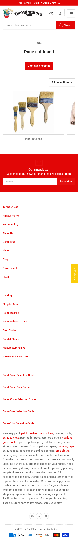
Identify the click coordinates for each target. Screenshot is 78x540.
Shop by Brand (11, 304)
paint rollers (46, 433)
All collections (60, 82)
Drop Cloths (9, 330)
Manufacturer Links (14, 347)
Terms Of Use (10, 206)
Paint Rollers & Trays (15, 321)
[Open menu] (71, 13)
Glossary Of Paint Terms (17, 356)
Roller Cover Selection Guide (19, 399)
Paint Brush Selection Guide (19, 375)
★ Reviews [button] (74, 273)
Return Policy (10, 224)
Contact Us (9, 241)
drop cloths (62, 450)
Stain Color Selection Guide (18, 423)
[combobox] (39, 25)
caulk (13, 442)
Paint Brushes (11, 312)
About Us (8, 233)
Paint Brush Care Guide (16, 387)
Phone (6, 250)
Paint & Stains (11, 339)
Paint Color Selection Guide (18, 411)
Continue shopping (39, 65)
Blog (5, 259)
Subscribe (66, 181)
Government (10, 268)
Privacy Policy (11, 215)
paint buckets (11, 437)
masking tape (66, 446)
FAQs (6, 276)
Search (68, 25)
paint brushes (29, 433)
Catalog (7, 295)
